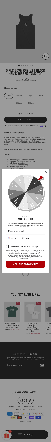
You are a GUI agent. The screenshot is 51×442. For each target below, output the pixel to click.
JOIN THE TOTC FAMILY (25, 264)
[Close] (46, 172)
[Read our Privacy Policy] (43, 250)
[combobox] (12, 238)
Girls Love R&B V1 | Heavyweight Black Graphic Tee (30, 437)
